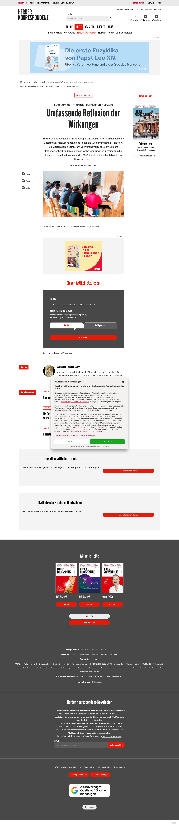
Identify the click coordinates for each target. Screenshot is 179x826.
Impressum (119, 767)
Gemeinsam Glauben (96, 668)
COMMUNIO (146, 664)
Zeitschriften (138, 3)
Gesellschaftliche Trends (61, 459)
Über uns (119, 9)
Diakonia (163, 668)
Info (159, 3)
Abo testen (83, 337)
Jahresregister (124, 32)
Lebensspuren (111, 668)
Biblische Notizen (151, 668)
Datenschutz (89, 767)
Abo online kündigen (114, 676)
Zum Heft (66, 604)
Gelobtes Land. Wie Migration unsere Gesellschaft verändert (70, 82)
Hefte (79, 27)
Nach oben (89, 807)
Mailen (28, 188)
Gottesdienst (158, 664)
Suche (70, 14)
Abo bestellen (89, 622)
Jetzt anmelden (116, 745)
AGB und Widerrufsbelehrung (67, 767)
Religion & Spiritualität (63, 3)
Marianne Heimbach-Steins (85, 165)
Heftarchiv (69, 32)
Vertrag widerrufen (79, 774)
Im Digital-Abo (100, 325)
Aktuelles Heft (54, 32)
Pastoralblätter (43, 668)
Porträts (148, 9)
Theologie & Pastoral (39, 3)
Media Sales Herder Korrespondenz (37, 664)
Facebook (98, 682)
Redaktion (157, 9)
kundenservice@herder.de (94, 676)
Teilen (28, 174)
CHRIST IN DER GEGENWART (101, 664)
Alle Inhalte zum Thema (128, 471)
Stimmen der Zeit (132, 664)
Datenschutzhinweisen (111, 736)
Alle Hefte (89, 616)
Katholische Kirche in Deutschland (60, 503)
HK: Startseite (24, 82)
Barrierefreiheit (105, 767)
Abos (110, 27)
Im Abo (66, 325)
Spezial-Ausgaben (86, 32)
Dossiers (89, 27)
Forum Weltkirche (79, 668)
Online (69, 27)
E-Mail (56, 741)
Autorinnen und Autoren (134, 9)
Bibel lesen (123, 668)
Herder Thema (106, 32)
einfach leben (119, 664)
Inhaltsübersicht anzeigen (145, 156)
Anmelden (68, 353)
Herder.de (22, 3)
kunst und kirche (136, 668)
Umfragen (95, 659)
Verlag (151, 3)
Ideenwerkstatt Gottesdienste (24, 668)
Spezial (42, 82)
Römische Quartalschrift (89, 672)
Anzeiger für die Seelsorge (61, 668)
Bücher (101, 27)
